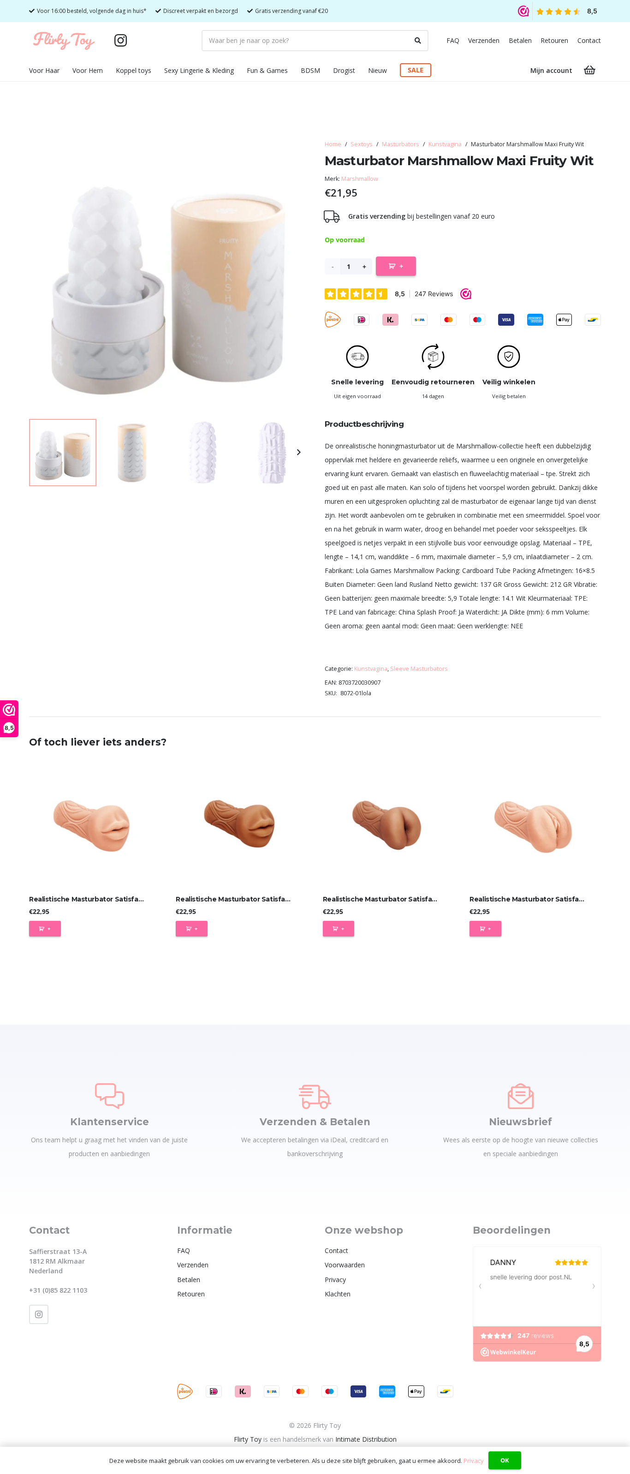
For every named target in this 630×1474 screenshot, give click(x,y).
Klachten (338, 1293)
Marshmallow (359, 179)
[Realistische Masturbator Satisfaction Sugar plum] (535, 824)
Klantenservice (109, 1122)
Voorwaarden (345, 1264)
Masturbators (400, 144)
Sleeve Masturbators (419, 669)
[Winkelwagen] (590, 70)
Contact (589, 40)
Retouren (554, 40)
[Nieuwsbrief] (521, 1096)
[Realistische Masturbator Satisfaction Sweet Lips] (94, 824)
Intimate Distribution (366, 1439)
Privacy (335, 1279)
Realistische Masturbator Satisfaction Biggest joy (405, 899)
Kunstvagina (445, 144)
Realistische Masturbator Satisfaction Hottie (251, 899)
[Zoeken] (418, 40)
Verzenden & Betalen (315, 1122)
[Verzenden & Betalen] (315, 1096)
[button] (65, 70)
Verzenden (483, 40)
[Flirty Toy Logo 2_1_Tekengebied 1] (64, 40)
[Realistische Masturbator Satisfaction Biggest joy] (388, 824)
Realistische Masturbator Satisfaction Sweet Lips (112, 899)
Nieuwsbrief (520, 1122)
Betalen (520, 40)
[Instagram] (120, 41)
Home (333, 144)
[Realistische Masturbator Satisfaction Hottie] (241, 824)
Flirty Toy (248, 1439)
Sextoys (362, 144)
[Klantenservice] (109, 1096)
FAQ (452, 40)
